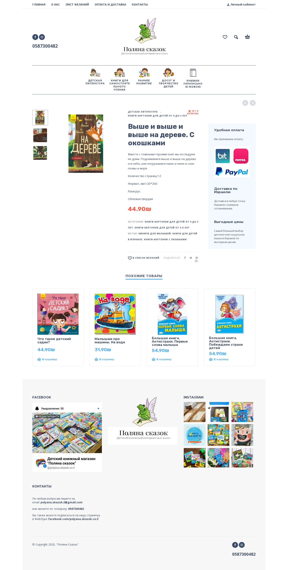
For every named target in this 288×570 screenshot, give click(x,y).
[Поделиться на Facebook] (184, 257)
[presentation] (58, 145)
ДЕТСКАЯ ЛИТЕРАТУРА (143, 111)
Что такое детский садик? (54, 340)
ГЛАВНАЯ (38, 4)
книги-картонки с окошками (165, 239)
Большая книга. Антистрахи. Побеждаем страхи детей (226, 343)
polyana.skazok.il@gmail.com (61, 502)
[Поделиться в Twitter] (190, 257)
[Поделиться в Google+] (195, 260)
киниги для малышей (155, 233)
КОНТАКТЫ (140, 4)
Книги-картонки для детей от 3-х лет (162, 227)
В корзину (49, 359)
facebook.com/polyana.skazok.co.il (73, 519)
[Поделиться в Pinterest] (195, 257)
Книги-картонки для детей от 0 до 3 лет (157, 115)
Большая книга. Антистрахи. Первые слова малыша (170, 341)
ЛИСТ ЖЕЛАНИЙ (77, 4)
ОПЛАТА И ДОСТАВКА (110, 4)
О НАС (55, 4)
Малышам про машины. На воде (110, 340)
